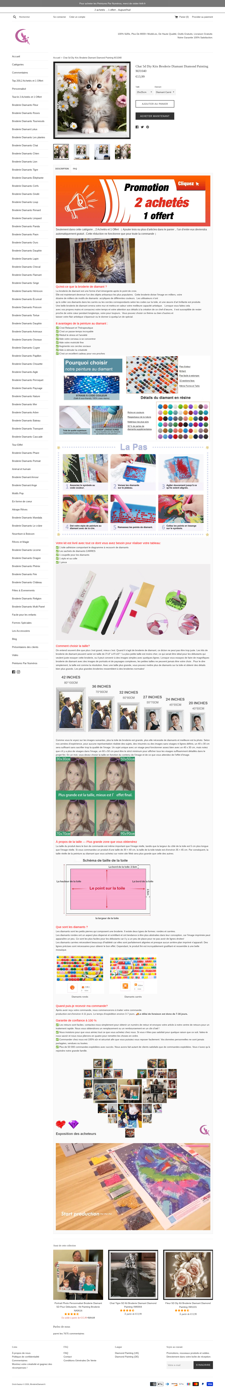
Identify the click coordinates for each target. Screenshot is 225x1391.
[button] (72, 1314)
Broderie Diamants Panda (26, 226)
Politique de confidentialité (25, 1356)
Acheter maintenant (155, 116)
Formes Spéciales (22, 622)
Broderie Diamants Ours (25, 242)
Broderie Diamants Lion (24, 161)
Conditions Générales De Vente (80, 1360)
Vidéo (15, 655)
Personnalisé (19, 88)
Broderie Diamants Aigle (25, 372)
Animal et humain (21, 469)
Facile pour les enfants (24, 614)
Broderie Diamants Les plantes (28, 137)
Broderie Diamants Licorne (26, 550)
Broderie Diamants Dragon (26, 558)
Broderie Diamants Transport (27, 428)
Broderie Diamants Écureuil (27, 299)
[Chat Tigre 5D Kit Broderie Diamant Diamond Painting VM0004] (133, 1275)
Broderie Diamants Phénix (26, 566)
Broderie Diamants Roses (26, 113)
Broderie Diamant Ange (24, 485)
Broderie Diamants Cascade (27, 436)
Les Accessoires (21, 630)
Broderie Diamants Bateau (26, 420)
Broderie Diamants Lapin (25, 258)
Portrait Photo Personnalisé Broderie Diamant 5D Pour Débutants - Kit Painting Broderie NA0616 (78, 1307)
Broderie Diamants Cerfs (25, 185)
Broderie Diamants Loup (25, 202)
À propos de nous (21, 1353)
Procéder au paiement (202, 17)
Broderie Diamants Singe (25, 283)
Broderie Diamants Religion (26, 598)
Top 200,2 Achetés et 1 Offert (27, 80)
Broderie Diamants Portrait (26, 461)
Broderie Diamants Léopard (27, 218)
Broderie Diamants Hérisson (27, 291)
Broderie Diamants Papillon (26, 355)
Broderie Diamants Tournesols (28, 121)
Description (62, 169)
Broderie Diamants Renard (26, 210)
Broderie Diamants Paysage (27, 388)
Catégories (18, 64)
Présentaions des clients (25, 647)
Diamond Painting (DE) (127, 1356)
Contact (68, 1356)
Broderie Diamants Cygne (26, 347)
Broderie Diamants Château (27, 582)
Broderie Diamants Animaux (27, 331)
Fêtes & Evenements (23, 590)
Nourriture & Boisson (23, 533)
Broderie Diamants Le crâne (27, 525)
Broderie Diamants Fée (24, 574)
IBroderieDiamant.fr (37, 1384)
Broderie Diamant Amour (25, 477)
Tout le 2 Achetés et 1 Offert (27, 96)
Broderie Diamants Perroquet (27, 380)
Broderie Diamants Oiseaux (27, 339)
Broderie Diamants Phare (25, 452)
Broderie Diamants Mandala (27, 517)
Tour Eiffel (17, 444)
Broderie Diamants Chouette (27, 363)
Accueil (16, 56)
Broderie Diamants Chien (25, 153)
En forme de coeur (22, 501)
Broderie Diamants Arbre (25, 412)
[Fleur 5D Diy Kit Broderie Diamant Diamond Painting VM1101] (188, 1275)
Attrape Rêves (20, 509)
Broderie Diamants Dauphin (27, 250)
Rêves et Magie (20, 541)
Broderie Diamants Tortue (25, 315)
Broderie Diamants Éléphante (27, 177)
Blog (14, 639)
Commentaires (20, 72)
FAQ (75, 169)
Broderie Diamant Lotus (24, 129)
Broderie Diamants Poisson (27, 307)
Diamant (158, 87)
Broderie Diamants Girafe (25, 194)
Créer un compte (77, 17)
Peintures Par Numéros (24, 663)
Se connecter (59, 17)
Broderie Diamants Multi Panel (28, 606)
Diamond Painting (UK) (127, 1353)
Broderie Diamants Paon (25, 234)
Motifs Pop (18, 493)
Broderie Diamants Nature (26, 396)
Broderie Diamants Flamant (27, 274)
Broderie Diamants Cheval (26, 266)
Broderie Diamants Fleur (25, 105)
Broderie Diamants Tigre (25, 169)
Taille (138, 87)
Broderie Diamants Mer (24, 404)
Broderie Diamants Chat (25, 145)
